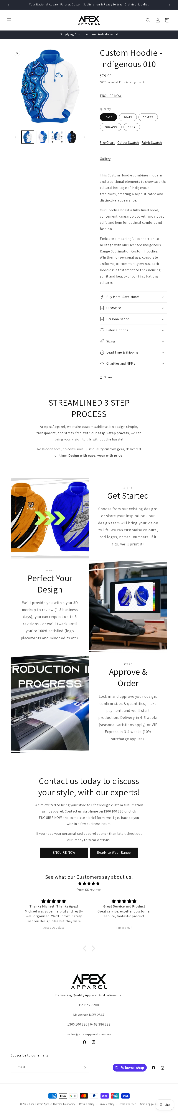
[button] (9, 20)
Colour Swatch (128, 142)
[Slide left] (15, 137)
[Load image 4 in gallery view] (72, 137)
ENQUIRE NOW (111, 95)
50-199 (148, 117)
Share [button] (108, 377)
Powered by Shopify (64, 1104)
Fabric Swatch (152, 142)
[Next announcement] (169, 5)
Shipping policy (149, 1104)
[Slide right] (84, 137)
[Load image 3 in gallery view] (57, 137)
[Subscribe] (84, 1067)
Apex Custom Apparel (41, 1104)
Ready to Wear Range (114, 852)
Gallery (105, 158)
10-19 (108, 117)
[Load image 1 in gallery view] (27, 137)
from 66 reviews (89, 889)
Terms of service (127, 1104)
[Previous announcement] (8, 5)
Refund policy (86, 1104)
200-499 (110, 127)
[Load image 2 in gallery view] (42, 137)
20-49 (128, 117)
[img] (89, 883)
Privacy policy (106, 1104)
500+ (131, 127)
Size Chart (107, 142)
